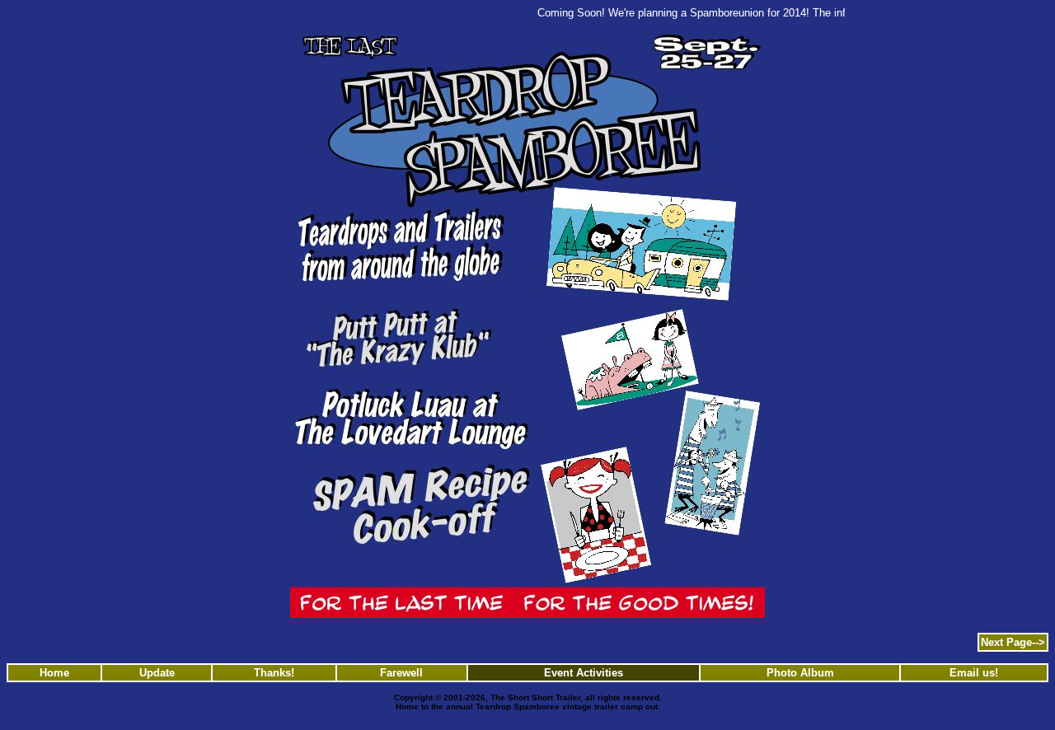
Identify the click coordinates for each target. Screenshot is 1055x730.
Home (54, 673)
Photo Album (800, 673)
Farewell (401, 673)
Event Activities (583, 673)
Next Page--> (1013, 642)
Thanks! (274, 673)
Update (157, 673)
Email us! (974, 673)
